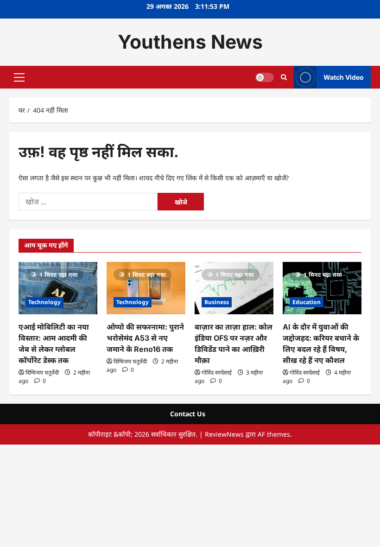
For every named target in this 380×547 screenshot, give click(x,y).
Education (306, 302)
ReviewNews (224, 434)
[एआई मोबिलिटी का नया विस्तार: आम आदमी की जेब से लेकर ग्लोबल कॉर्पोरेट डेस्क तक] (58, 288)
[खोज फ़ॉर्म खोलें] (284, 77)
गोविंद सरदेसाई (217, 372)
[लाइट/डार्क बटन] (264, 77)
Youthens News (190, 41)
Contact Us (187, 413)
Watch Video (343, 77)
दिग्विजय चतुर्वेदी (42, 372)
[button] (19, 77)
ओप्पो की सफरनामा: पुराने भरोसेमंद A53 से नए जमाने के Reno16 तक (145, 338)
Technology (44, 302)
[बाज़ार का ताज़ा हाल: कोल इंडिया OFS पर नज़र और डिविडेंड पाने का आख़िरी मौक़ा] (234, 288)
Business (216, 302)
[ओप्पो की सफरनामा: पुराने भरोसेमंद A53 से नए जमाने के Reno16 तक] (146, 288)
